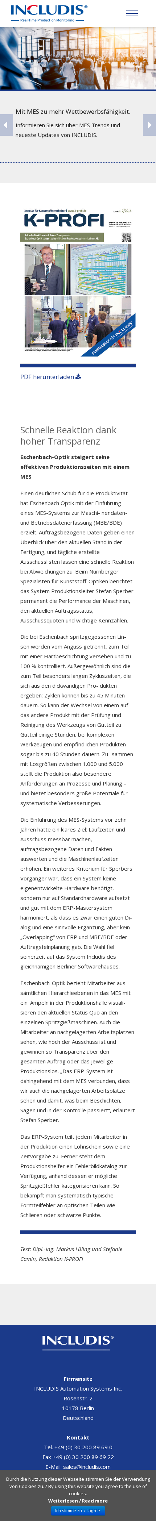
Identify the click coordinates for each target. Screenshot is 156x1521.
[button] (132, 13)
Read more (95, 1500)
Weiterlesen (63, 1500)
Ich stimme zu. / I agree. (78, 1510)
